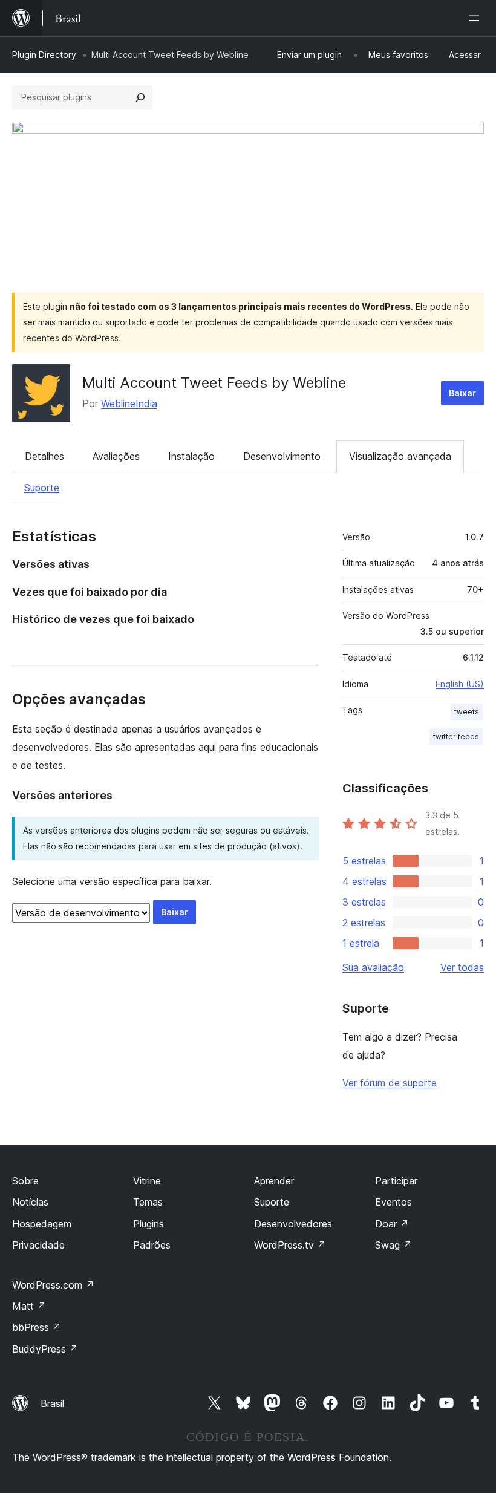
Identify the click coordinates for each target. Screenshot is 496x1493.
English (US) (460, 684)
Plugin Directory (44, 55)
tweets (466, 711)
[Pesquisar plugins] (140, 97)
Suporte (41, 488)
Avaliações (116, 456)
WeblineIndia (129, 403)
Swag (393, 1245)
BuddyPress (45, 1349)
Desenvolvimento (282, 456)
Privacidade (38, 1245)
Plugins (148, 1224)
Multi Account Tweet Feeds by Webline (214, 382)
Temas (148, 1202)
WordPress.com (53, 1285)
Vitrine (147, 1181)
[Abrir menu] (476, 18)
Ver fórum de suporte (389, 1083)
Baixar (462, 393)
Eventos (393, 1202)
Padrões (152, 1245)
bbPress (36, 1327)
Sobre (25, 1181)
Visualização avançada (400, 456)
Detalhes (44, 456)
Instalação (191, 456)
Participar (396, 1181)
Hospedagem (41, 1224)
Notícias (30, 1202)
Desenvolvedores (293, 1224)
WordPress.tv (290, 1245)
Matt (29, 1306)
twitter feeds (456, 736)
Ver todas (462, 967)
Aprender (274, 1181)
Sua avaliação (373, 967)
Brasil (52, 1403)
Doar (392, 1224)
